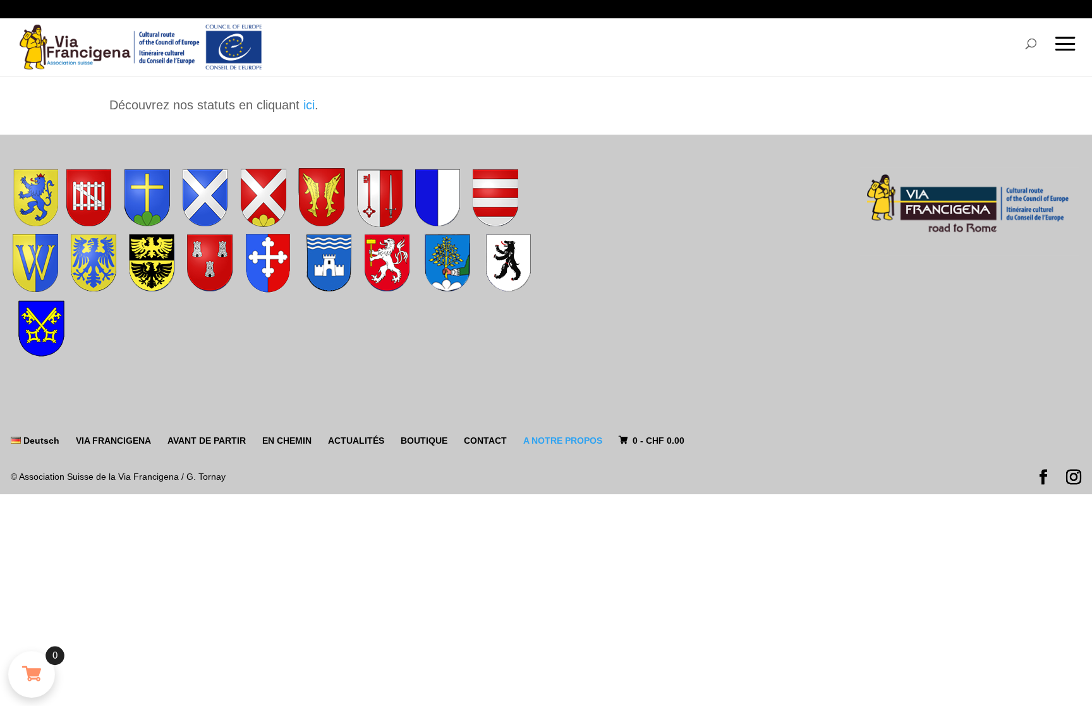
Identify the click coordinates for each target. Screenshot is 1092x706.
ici (309, 105)
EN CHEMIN (287, 440)
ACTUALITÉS (356, 440)
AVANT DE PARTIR (206, 440)
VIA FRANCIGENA (113, 440)
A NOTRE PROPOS (562, 440)
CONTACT (485, 440)
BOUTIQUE (424, 440)
